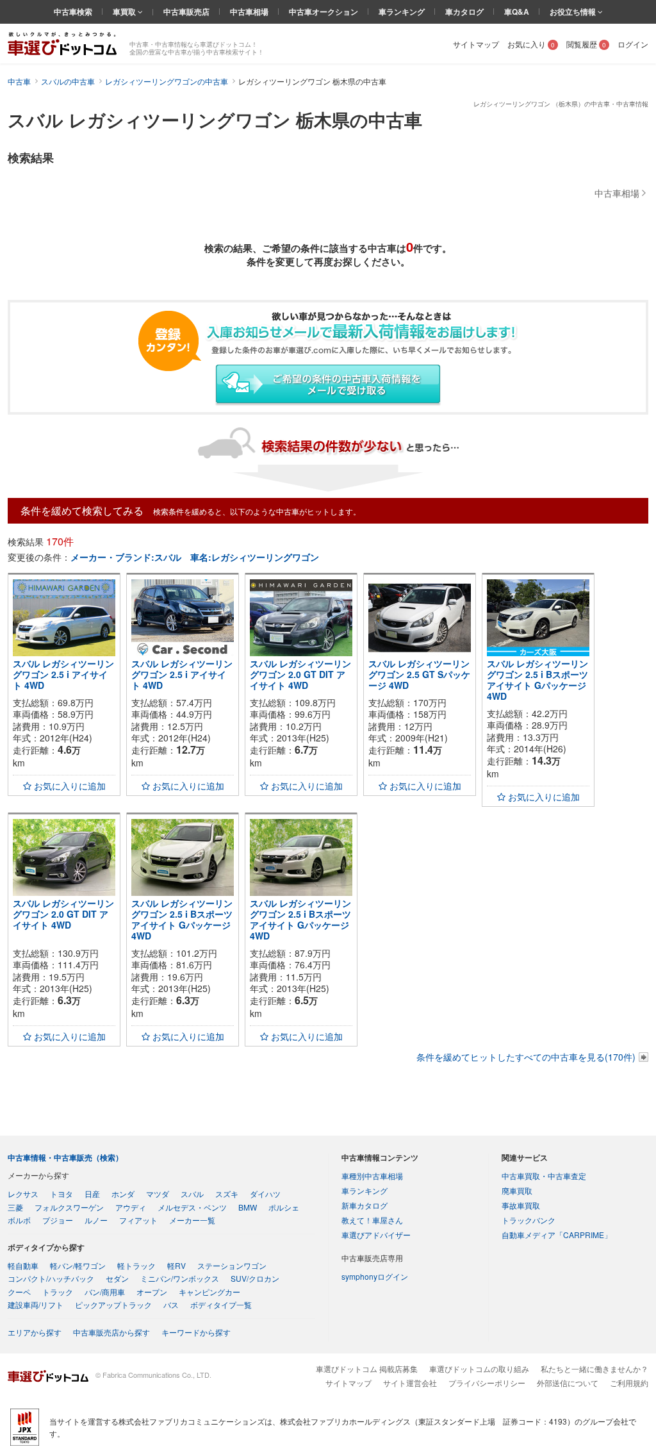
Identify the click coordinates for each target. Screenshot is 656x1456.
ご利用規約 (629, 1382)
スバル (192, 1193)
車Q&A (516, 11)
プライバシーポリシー (486, 1382)
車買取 (125, 11)
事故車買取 (521, 1205)
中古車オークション (323, 11)
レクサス (23, 1193)
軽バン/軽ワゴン (78, 1265)
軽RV (176, 1265)
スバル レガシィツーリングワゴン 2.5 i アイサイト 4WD (63, 674)
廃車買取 (517, 1190)
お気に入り (531, 43)
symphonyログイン (374, 1276)
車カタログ (464, 11)
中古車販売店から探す (111, 1332)
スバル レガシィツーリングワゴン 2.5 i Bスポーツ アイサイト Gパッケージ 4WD (537, 679)
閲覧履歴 (586, 43)
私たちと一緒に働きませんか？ (594, 1368)
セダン (117, 1278)
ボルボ (19, 1219)
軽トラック (136, 1265)
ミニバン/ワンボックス (179, 1278)
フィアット (138, 1219)
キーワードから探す (196, 1332)
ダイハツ (265, 1193)
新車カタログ (364, 1205)
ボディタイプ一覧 (221, 1304)
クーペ (19, 1291)
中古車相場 (249, 11)
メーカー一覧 (192, 1219)
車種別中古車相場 (372, 1175)
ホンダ (123, 1193)
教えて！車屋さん (372, 1219)
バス (171, 1304)
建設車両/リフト (35, 1304)
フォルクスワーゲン (69, 1207)
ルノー (96, 1219)
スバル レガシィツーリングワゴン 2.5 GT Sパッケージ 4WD (419, 674)
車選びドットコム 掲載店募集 (367, 1368)
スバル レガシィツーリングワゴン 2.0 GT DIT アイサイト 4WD (300, 674)
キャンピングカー (209, 1291)
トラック (57, 1291)
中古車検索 (73, 11)
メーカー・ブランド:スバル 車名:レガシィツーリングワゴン (194, 556)
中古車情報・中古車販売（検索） (65, 1157)
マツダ (157, 1193)
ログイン (633, 43)
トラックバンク (528, 1219)
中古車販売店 (186, 11)
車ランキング (402, 11)
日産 (92, 1193)
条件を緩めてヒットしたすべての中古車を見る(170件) (526, 1056)
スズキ (226, 1193)
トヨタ (61, 1193)
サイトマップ (476, 43)
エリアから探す (35, 1332)
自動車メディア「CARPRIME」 (557, 1234)
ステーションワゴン (231, 1265)
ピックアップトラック (113, 1304)
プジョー (57, 1219)
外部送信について (567, 1382)
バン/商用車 (105, 1291)
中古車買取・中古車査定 (544, 1175)
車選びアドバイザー (376, 1234)
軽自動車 (23, 1265)
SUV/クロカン (255, 1278)
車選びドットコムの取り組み (479, 1368)
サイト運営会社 (410, 1382)
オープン (151, 1291)
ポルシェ (283, 1207)
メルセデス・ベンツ (192, 1207)
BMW (247, 1207)
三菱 (15, 1207)
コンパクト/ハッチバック (51, 1278)
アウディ (130, 1207)
